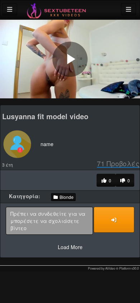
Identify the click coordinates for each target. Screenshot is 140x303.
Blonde (66, 197)
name (47, 144)
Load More (70, 247)
